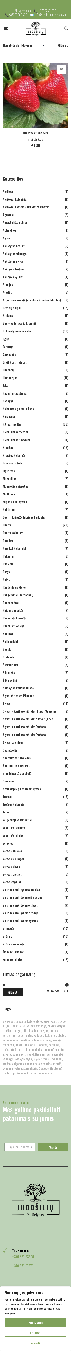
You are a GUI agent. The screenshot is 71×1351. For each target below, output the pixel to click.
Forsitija (8, 347)
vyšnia (18, 1068)
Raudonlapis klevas (15, 587)
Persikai (8, 541)
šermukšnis (30, 1068)
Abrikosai (8, 191)
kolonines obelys (55, 1035)
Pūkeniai (8, 556)
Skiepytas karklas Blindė (18, 688)
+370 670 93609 (23, 1256)
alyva (19, 1021)
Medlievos (9, 494)
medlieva (8, 1044)
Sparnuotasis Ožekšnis (17, 758)
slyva (37, 1059)
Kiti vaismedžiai (12, 424)
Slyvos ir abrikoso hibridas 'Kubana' (24, 727)
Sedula (7, 649)
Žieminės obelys (12, 960)
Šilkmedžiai (10, 680)
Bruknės (8, 315)
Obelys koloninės (13, 533)
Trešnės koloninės (14, 804)
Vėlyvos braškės (12, 851)
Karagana (9, 416)
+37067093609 (18, 14)
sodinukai (56, 1059)
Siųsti (53, 1147)
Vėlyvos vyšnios (12, 882)
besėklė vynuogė (36, 1025)
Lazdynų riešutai (13, 463)
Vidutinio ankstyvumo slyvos (20, 905)
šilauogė (44, 1068)
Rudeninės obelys (13, 626)
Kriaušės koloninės (14, 455)
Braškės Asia (35, 139)
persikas (54, 1044)
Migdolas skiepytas (15, 502)
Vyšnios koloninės (13, 944)
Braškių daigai (12, 308)
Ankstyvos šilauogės (15, 254)
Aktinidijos (9, 230)
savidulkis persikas (39, 1054)
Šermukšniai (10, 665)
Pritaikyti (35, 1333)
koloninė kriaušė (41, 1040)
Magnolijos (9, 478)
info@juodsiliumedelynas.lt (50, 14)
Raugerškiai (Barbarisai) (18, 595)
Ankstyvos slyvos (13, 261)
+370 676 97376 (23, 1265)
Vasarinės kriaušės (14, 828)
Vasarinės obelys (13, 835)
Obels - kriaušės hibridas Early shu (24, 517)
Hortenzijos (10, 378)
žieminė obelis (46, 1073)
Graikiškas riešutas (15, 362)
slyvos (45, 1059)
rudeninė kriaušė (53, 1049)
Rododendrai (11, 603)
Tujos (6, 812)
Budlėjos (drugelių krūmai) (19, 323)
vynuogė (8, 1068)
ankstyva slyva (33, 1021)
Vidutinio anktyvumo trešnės (20, 913)
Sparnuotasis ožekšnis (17, 766)
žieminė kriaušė (26, 1073)
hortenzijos (41, 1030)
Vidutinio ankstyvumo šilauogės (22, 897)
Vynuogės (9, 928)
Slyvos (7, 703)
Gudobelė (8, 370)
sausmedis (19, 1054)
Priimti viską (36, 1322)
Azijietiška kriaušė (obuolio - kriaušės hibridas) (32, 300)
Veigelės (8, 843)
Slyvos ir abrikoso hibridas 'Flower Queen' (28, 719)
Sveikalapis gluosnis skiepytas (22, 789)
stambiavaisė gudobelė (17, 773)
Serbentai (9, 657)
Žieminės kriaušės (14, 952)
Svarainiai (9, 781)
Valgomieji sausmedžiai (17, 820)
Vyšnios (7, 936)
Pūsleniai (8, 564)
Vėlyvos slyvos (11, 866)
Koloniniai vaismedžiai (16, 440)
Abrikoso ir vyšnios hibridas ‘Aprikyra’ (26, 207)
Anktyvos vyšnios (13, 277)
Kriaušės (8, 448)
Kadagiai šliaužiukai (15, 393)
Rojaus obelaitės (13, 610)
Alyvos (6, 238)
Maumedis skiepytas (15, 486)
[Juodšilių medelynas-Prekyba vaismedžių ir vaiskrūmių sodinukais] (36, 28)
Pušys (6, 572)
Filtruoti (13, 992)
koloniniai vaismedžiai (16, 1040)
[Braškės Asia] (35, 95)
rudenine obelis (32, 1049)
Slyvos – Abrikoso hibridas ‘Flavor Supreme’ (30, 711)
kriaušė (57, 1040)
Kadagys (8, 401)
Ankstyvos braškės (35, 133)
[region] (35, 1318)
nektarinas (22, 1044)
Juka (5, 385)
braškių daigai (56, 1025)
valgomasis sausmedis (26, 1063)
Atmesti (35, 1343)
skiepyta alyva (23, 1059)
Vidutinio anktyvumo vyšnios (20, 921)
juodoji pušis (24, 1035)
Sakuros (8, 634)
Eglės (6, 339)
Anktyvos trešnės (13, 269)
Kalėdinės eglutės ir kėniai (19, 409)
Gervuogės (9, 354)
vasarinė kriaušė (51, 1063)
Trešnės (7, 797)
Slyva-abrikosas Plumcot (18, 696)
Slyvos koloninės (13, 742)
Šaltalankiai (10, 641)
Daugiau (61, 69)
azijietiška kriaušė (14, 1025)
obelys (43, 1044)
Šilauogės (9, 672)
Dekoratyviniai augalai (17, 331)
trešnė (7, 1063)
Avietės (7, 292)
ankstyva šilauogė (55, 1021)
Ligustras (9, 471)
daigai (17, 1030)
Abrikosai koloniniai (15, 199)
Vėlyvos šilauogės (13, 859)
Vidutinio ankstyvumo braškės (21, 890)
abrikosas (9, 1021)
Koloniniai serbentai (15, 432)
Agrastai (8, 215)
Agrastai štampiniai (15, 222)
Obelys (7, 525)
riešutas (16, 1049)
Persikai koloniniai (14, 548)
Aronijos (8, 285)
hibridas (28, 1030)
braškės (7, 1030)
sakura (7, 1054)
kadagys (39, 1035)
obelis (34, 1044)
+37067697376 (47, 10)
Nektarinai (9, 509)
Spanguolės (10, 750)
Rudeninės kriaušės (15, 618)
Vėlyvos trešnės (12, 874)
